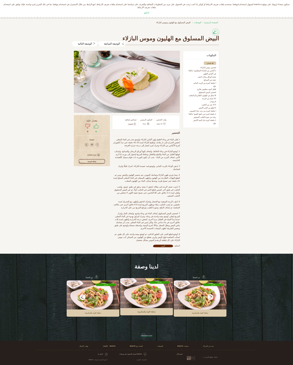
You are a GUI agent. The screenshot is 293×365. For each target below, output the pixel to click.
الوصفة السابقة (112, 44)
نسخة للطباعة (91, 155)
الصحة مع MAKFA (136, 346)
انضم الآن (180, 354)
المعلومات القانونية (141, 360)
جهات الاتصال (83, 346)
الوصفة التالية (85, 44)
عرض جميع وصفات (146, 335)
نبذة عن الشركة (208, 346)
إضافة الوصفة (92, 161)
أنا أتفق (146, 13)
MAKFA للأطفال (109, 346)
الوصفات (197, 22)
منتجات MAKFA (183, 346)
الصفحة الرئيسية (211, 22)
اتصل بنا (100, 354)
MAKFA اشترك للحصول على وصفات (130, 354)
